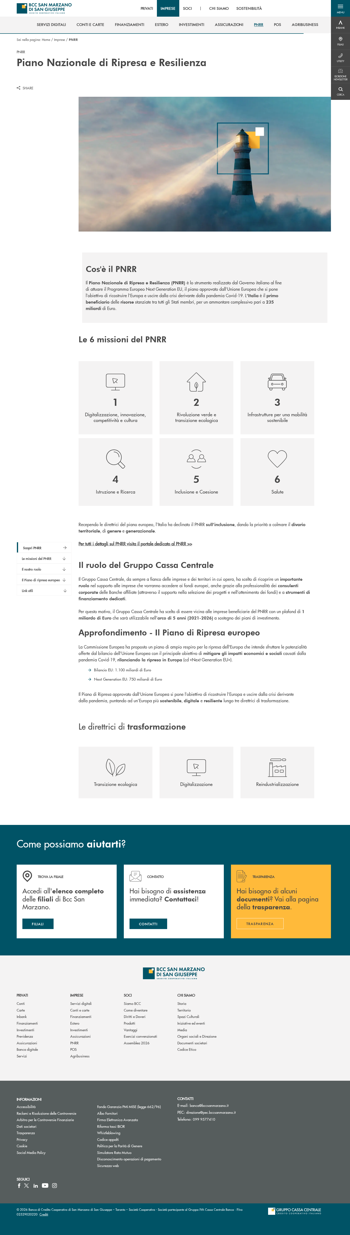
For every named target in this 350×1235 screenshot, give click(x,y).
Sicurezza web (108, 1165)
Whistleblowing (108, 1132)
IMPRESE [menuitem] (168, 8)
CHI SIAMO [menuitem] (219, 8)
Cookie (22, 1145)
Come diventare (135, 1009)
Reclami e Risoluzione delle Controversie (46, 1113)
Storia (181, 1003)
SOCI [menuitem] (187, 8)
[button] (340, 8)
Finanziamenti (27, 1023)
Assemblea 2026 (137, 1042)
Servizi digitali (81, 1003)
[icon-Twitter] (27, 1185)
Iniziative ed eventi (191, 1023)
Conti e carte (79, 1009)
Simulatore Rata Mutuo (114, 1152)
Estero (74, 1023)
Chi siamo (186, 995)
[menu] (201, 8)
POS (73, 1049)
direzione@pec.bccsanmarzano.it (211, 1112)
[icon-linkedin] (35, 1185)
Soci (128, 995)
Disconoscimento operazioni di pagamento (129, 1158)
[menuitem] (51, 24)
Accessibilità (26, 1106)
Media (182, 1029)
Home (46, 39)
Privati (22, 995)
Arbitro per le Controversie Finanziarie (45, 1119)
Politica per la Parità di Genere (133, 1145)
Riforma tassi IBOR (111, 1126)
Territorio (184, 1009)
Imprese (59, 39)
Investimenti (25, 1029)
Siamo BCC (132, 1003)
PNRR (74, 1042)
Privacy (22, 1139)
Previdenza (25, 1036)
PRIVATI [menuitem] (147, 8)
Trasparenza (26, 1132)
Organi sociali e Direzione (196, 1036)
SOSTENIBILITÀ (249, 8)
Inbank (22, 1016)
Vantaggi (130, 1029)
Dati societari (26, 1126)
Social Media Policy (31, 1152)
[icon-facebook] (19, 1185)
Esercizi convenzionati (140, 1036)
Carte (21, 1009)
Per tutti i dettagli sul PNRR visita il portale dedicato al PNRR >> (135, 544)
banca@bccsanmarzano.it (209, 1105)
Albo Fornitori (107, 1113)
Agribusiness (80, 1055)
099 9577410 (204, 1119)
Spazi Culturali (188, 1016)
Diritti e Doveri (134, 1016)
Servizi (22, 1055)
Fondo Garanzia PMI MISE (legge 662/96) (133, 1106)
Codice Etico (186, 1049)
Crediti (44, 1214)
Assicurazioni (27, 1042)
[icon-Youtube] (45, 1185)
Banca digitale (27, 1049)
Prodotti (129, 1023)
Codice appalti (108, 1139)
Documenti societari (192, 1042)
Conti (21, 1003)
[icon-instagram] (54, 1185)
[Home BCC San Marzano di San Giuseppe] (44, 8)
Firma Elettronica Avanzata (117, 1119)
